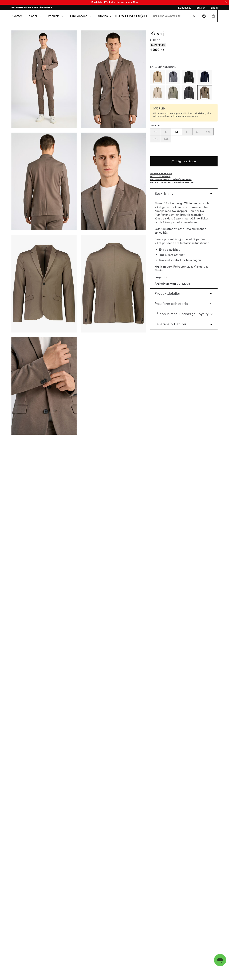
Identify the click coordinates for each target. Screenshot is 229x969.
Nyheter (16, 16)
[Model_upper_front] (113, 79)
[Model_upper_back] (44, 181)
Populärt (53, 16)
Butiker (200, 7)
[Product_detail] (44, 386)
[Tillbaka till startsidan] (131, 16)
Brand (214, 7)
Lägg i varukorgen (186, 161)
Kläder (32, 16)
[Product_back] (113, 283)
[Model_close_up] (113, 181)
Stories (103, 16)
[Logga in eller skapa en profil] (204, 16)
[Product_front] (44, 283)
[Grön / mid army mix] (173, 92)
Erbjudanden (78, 16)
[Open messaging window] (220, 960)
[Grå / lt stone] (157, 92)
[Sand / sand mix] (157, 77)
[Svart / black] (189, 77)
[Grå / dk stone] (205, 92)
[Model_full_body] (44, 79)
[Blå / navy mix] (205, 77)
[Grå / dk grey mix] (189, 92)
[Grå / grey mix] (173, 77)
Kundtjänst (184, 7)
